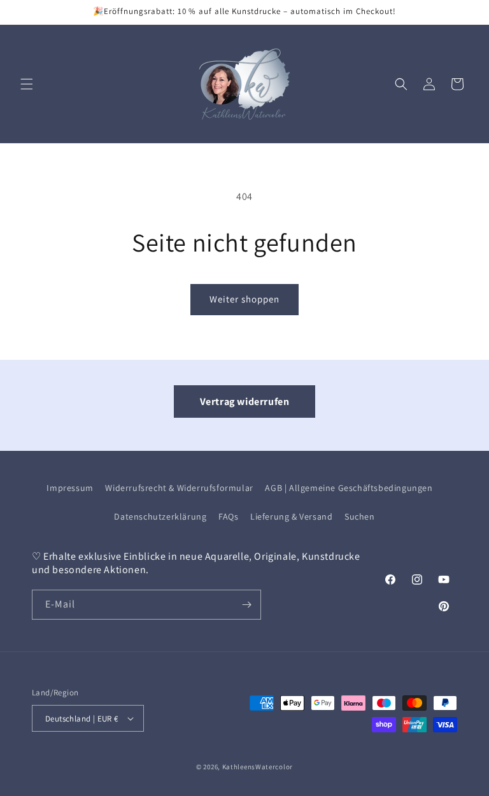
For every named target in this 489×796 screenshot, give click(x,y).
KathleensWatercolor (257, 766)
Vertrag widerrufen (245, 401)
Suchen (359, 516)
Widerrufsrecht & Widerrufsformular (179, 488)
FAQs (228, 516)
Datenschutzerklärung (160, 516)
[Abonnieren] (246, 605)
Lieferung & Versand (291, 516)
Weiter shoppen (244, 299)
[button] (27, 84)
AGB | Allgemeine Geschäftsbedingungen (348, 488)
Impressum (69, 488)
